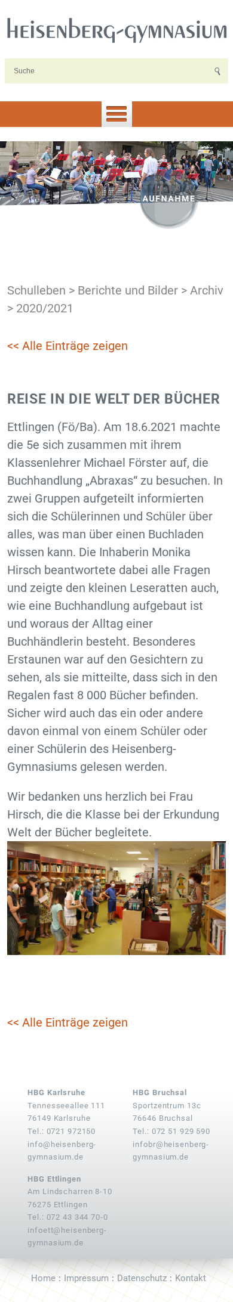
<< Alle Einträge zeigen (67, 346)
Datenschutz (142, 1278)
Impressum (86, 1278)
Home (43, 1278)
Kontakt (190, 1278)
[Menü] (116, 114)
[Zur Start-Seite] (116, 30)
